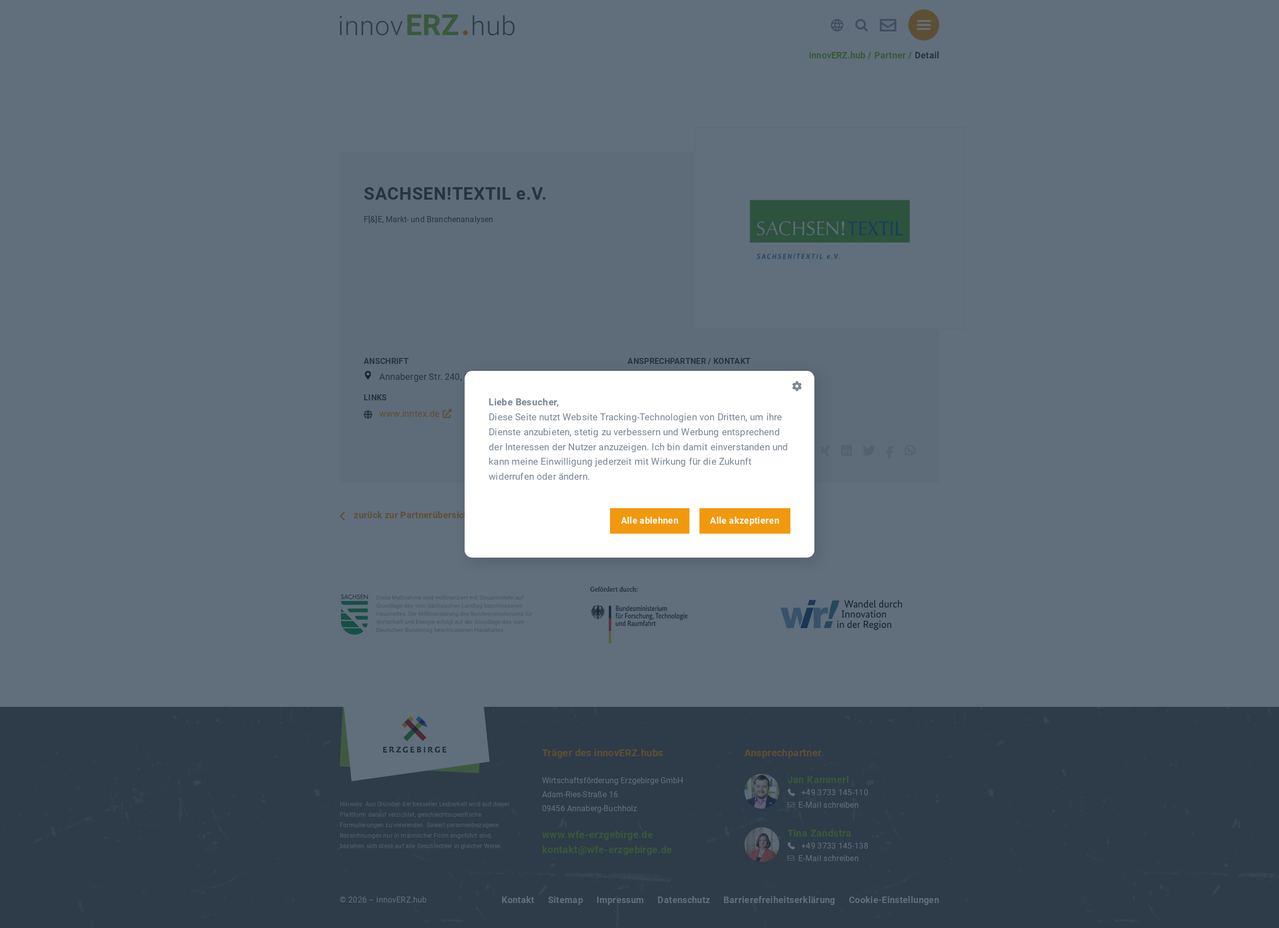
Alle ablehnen (650, 520)
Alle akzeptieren (744, 520)
